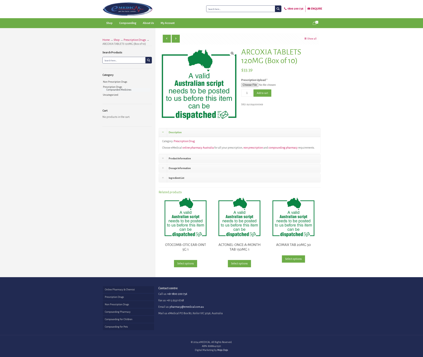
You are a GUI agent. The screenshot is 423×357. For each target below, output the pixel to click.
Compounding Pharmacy (118, 312)
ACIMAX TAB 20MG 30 (293, 245)
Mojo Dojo (222, 350)
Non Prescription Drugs (115, 81)
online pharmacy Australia (198, 147)
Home (106, 40)
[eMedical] (127, 9)
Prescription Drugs (135, 40)
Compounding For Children (118, 319)
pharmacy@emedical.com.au (187, 306)
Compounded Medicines (118, 89)
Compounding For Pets (116, 326)
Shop (117, 40)
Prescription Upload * (254, 80)
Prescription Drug (184, 141)
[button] (232, 53)
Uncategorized (110, 95)
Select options (185, 263)
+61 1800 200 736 (177, 294)
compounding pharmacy (283, 147)
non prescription (253, 147)
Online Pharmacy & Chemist (120, 289)
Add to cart (262, 93)
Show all (311, 38)
